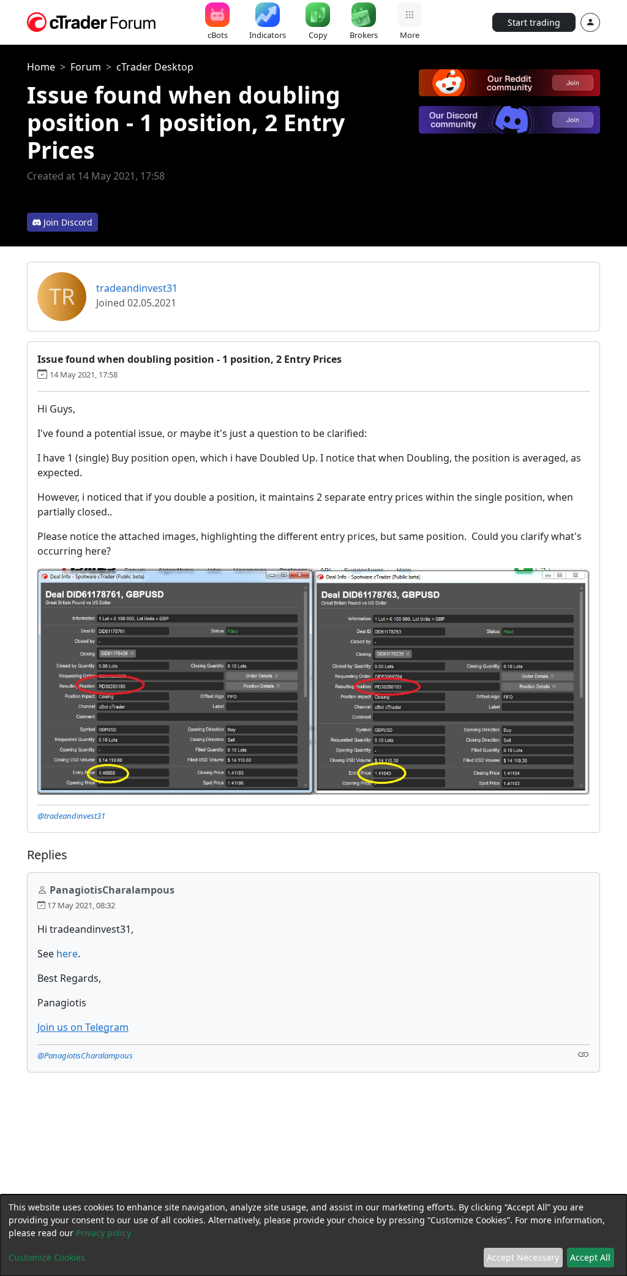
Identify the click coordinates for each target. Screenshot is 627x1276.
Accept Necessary (523, 1257)
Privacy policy (103, 1233)
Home (41, 67)
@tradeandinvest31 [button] (71, 815)
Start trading (534, 22)
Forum (85, 67)
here (67, 953)
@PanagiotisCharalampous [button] (85, 1055)
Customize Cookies (47, 1257)
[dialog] (313, 1235)
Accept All (590, 1257)
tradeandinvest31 (137, 288)
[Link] (583, 1054)
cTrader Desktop (154, 67)
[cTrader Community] (92, 21)
